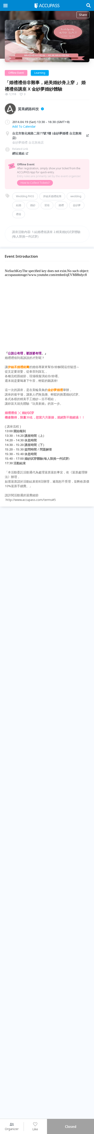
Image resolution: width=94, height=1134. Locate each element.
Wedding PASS (25, 196)
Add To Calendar (24, 126)
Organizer (12, 1129)
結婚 (18, 205)
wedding (75, 196)
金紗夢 (77, 205)
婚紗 (32, 205)
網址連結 (18, 153)
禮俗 (18, 214)
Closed (70, 1126)
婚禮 (61, 205)
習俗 (47, 205)
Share (83, 15)
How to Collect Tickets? (35, 183)
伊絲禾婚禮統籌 (52, 196)
